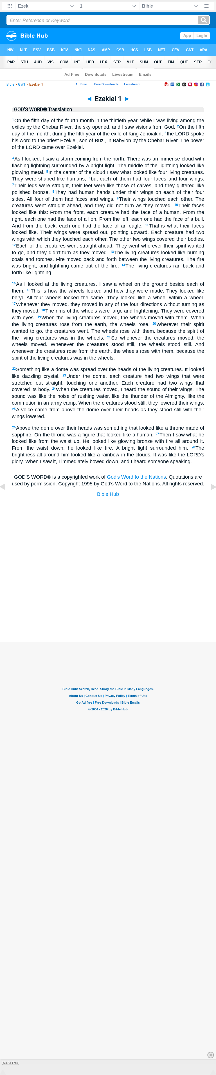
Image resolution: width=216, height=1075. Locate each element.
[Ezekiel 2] (209, 499)
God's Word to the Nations (136, 477)
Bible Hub (108, 494)
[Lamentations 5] (7, 499)
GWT (22, 84)
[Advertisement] (108, 613)
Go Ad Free (10, 1062)
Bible (10, 84)
